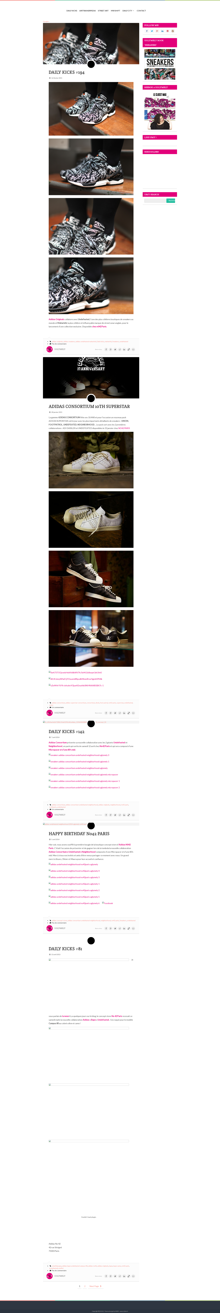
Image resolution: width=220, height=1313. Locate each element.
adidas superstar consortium (76, 703)
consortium (91, 703)
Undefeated (103, 1020)
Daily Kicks (71, 11)
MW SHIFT (115, 11)
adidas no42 (92, 1266)
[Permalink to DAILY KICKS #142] (74, 722)
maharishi (108, 341)
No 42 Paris (117, 1016)
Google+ (46, 21)
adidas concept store (59, 920)
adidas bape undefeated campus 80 (75, 1266)
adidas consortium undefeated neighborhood (82, 805)
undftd (60, 1268)
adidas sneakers (69, 341)
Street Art (103, 11)
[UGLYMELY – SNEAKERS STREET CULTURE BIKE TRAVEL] (53, 9)
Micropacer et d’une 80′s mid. (62, 749)
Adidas (86, 1020)
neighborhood (115, 805)
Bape (93, 1020)
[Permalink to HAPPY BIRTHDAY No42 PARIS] (65, 824)
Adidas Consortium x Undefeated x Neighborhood (72, 852)
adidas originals (57, 341)
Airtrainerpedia (87, 11)
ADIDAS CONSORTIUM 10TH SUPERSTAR (89, 406)
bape (111, 1266)
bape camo (117, 1266)
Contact (141, 11)
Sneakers (115, 341)
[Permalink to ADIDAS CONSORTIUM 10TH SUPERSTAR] (91, 378)
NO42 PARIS (124, 428)
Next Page (94, 1286)
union (51, 705)
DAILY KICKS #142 (66, 731)
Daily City (127, 11)
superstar (120, 703)
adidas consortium (58, 703)
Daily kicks (100, 341)
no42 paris (112, 703)
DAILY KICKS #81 (65, 949)
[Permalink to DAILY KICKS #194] (91, 43)
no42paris (52, 807)
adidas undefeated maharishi (86, 341)
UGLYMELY (59, 349)
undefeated (124, 341)
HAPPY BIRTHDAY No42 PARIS (79, 833)
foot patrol (104, 703)
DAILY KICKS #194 (67, 72)
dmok (97, 703)
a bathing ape (57, 1266)
